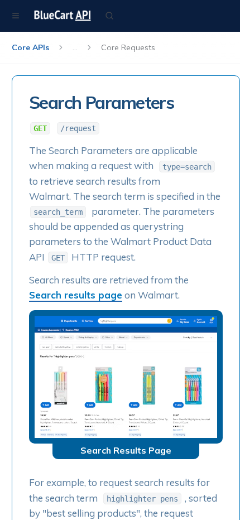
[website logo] (62, 15)
